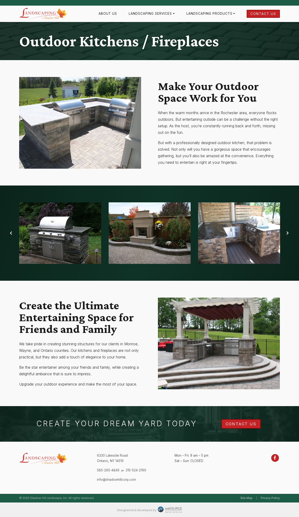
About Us (108, 13)
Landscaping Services (150, 13)
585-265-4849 (108, 470)
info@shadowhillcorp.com (116, 479)
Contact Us (263, 14)
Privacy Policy (270, 498)
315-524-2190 (136, 470)
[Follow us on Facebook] (275, 458)
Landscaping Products (209, 13)
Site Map (246, 498)
